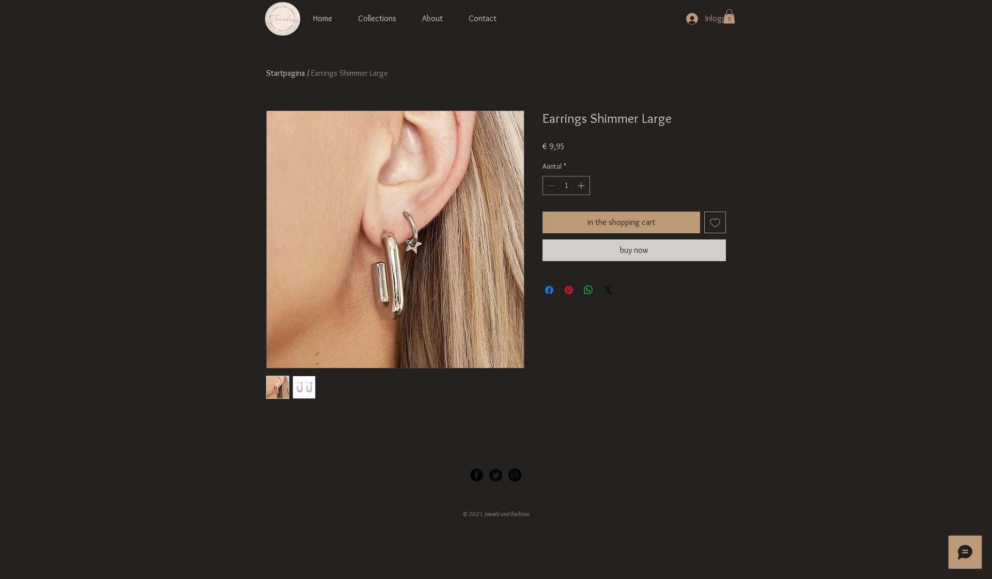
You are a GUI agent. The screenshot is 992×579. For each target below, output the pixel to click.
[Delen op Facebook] (549, 290)
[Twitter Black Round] (495, 475)
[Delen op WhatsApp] (588, 290)
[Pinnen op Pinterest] (569, 290)
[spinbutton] (566, 185)
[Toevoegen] (715, 222)
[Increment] (582, 185)
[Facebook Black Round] (476, 475)
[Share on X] (608, 290)
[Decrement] (550, 185)
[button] (729, 16)
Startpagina (285, 73)
